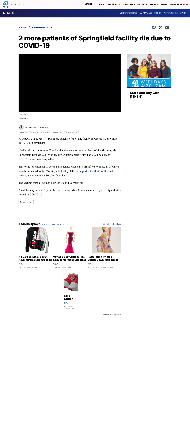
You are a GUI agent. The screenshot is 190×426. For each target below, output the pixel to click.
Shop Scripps (158, 4)
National (114, 4)
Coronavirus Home (128, 12)
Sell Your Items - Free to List (55, 225)
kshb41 (5, 13)
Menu (88, 4)
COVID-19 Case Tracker (150, 12)
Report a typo (26, 202)
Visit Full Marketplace (111, 224)
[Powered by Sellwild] (116, 315)
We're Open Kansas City (175, 12)
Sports (142, 4)
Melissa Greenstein (38, 127)
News (23, 27)
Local (102, 4)
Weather (129, 4)
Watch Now (178, 4)
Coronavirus (42, 27)
